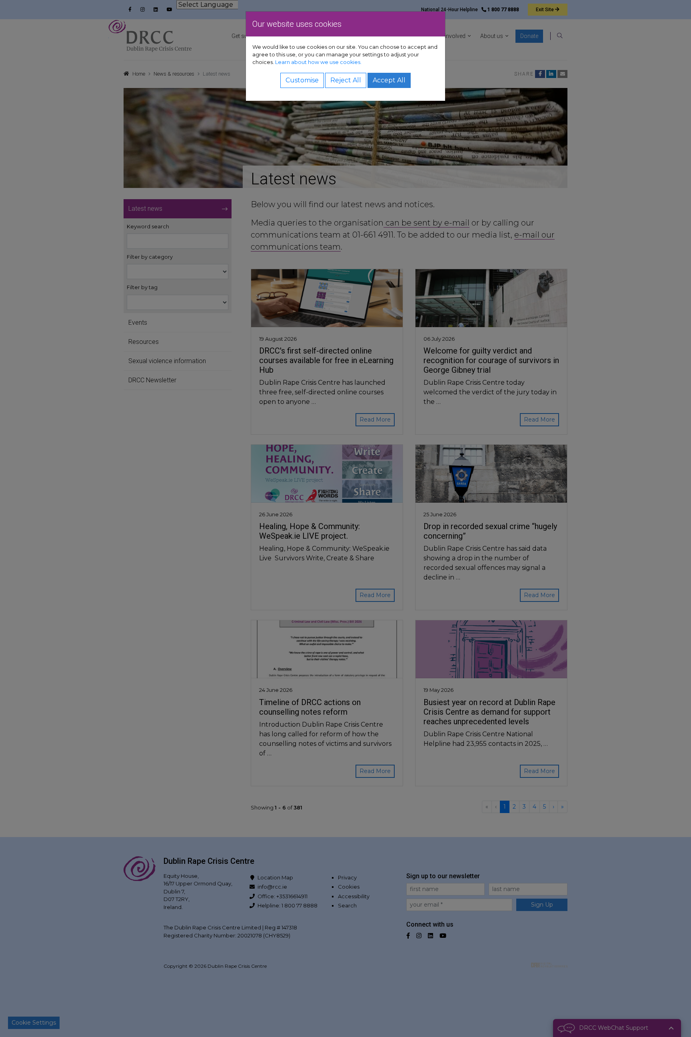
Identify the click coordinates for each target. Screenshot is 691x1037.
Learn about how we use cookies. (318, 62)
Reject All (345, 80)
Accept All (389, 80)
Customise (302, 80)
